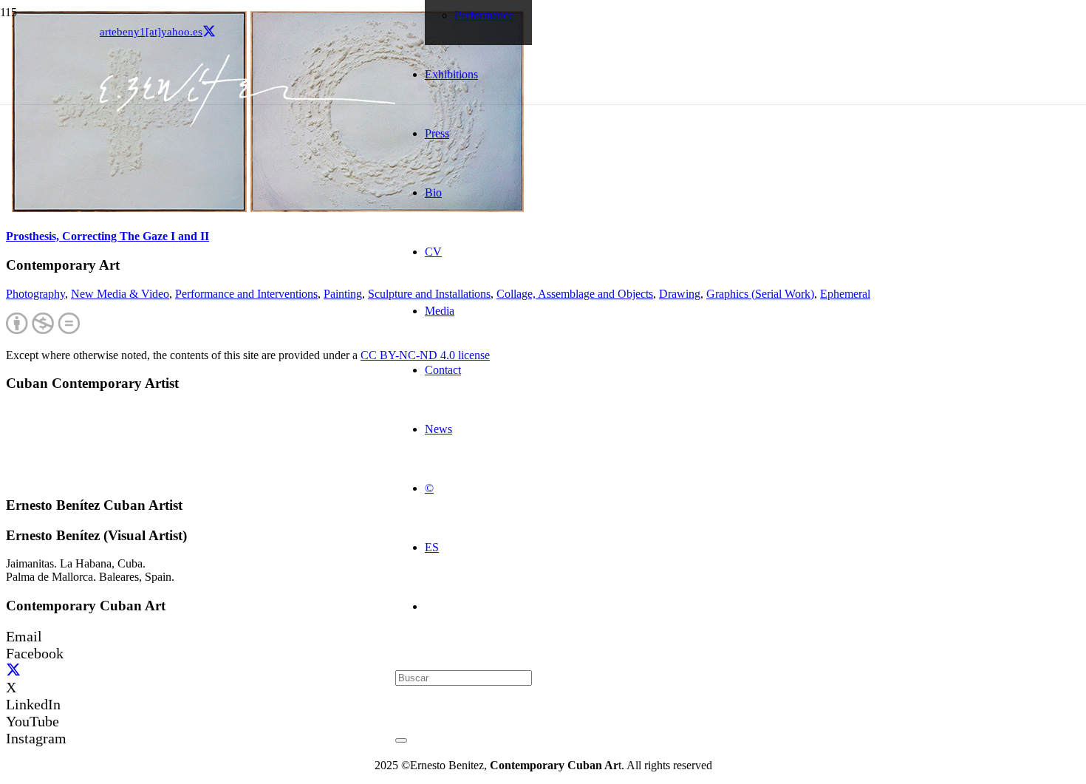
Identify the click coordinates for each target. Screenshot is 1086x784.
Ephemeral (845, 293)
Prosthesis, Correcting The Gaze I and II (107, 236)
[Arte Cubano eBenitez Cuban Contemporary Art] (247, 123)
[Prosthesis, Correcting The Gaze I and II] (268, 213)
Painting (343, 293)
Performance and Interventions (246, 293)
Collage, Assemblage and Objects (574, 293)
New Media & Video (120, 293)
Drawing (679, 293)
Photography (35, 293)
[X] (209, 31)
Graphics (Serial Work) (760, 293)
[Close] (401, 740)
